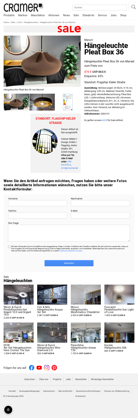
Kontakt (12, 391)
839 (115, 348)
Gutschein (29, 379)
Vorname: (13, 198)
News (66, 15)
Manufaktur (38, 15)
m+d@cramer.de (69, 168)
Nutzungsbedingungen (29, 391)
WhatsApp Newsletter (102, 379)
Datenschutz (49, 391)
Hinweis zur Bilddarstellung (116, 391)
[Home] (23, 11)
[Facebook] (31, 369)
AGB (104, 120)
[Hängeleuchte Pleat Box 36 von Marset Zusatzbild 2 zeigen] (68, 102)
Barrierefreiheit (65, 391)
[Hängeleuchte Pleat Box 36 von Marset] (16, 102)
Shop (123, 15)
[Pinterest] (54, 369)
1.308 (17, 349)
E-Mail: (74, 210)
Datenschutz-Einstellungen (88, 391)
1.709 (83, 349)
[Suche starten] (133, 7)
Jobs (114, 15)
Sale (76, 15)
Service (102, 15)
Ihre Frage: (13, 223)
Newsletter (81, 379)
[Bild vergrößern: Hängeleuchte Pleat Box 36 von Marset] (42, 61)
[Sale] (69, 29)
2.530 (85, 311)
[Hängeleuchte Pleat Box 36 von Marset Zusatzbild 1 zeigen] (42, 102)
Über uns (43, 379)
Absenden (69, 263)
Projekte (57, 379)
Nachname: (77, 198)
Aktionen (53, 15)
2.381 (50, 311)
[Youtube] (39, 369)
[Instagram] (47, 369)
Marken (22, 15)
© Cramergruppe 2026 (13, 396)
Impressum (80, 396)
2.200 (17, 312)
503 (48, 349)
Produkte (9, 15)
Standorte (88, 15)
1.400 (119, 311)
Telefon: (12, 210)
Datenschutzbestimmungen (70, 251)
